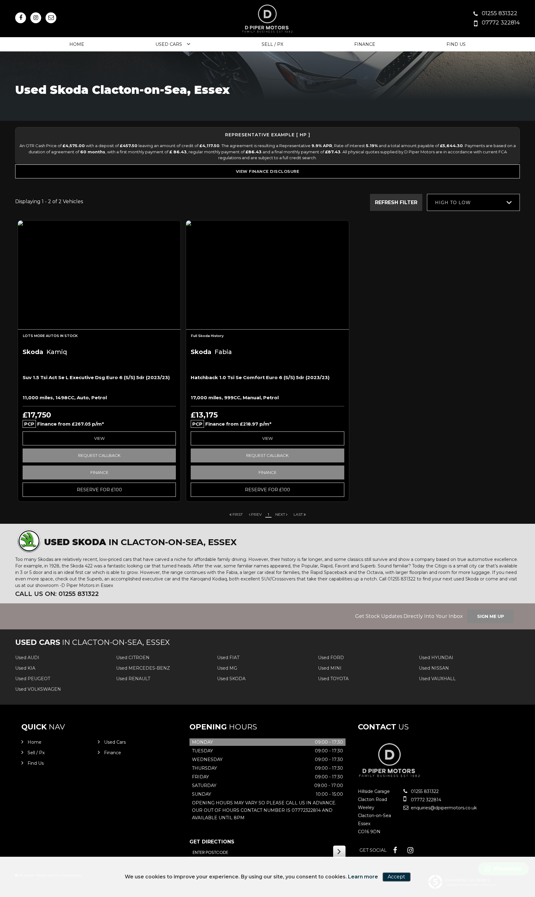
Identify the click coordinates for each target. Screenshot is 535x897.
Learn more (363, 877)
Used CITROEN (133, 657)
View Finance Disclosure (267, 171)
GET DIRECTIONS (211, 842)
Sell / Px (272, 44)
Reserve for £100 (99, 489)
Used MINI (329, 668)
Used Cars (168, 44)
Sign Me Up (490, 616)
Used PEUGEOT (32, 678)
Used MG (227, 668)
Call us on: (57, 593)
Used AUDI (27, 657)
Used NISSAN (434, 668)
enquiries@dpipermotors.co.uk (443, 808)
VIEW (99, 438)
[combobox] (473, 202)
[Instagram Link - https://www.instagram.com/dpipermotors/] (35, 17)
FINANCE (99, 472)
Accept (396, 877)
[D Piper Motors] (389, 778)
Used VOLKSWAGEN (38, 689)
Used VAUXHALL (437, 678)
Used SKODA (231, 678)
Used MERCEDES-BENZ (143, 668)
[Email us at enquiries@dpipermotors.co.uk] (51, 17)
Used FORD (331, 657)
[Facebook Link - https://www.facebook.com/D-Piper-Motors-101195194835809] (20, 17)
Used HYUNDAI (436, 657)
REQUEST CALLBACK (99, 455)
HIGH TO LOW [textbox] (453, 202)
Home (76, 44)
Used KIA (25, 668)
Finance (364, 44)
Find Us (456, 44)
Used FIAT (228, 657)
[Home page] (267, 19)
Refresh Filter (396, 202)
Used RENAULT (133, 678)
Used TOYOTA (333, 678)
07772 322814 (501, 22)
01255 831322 (499, 13)
